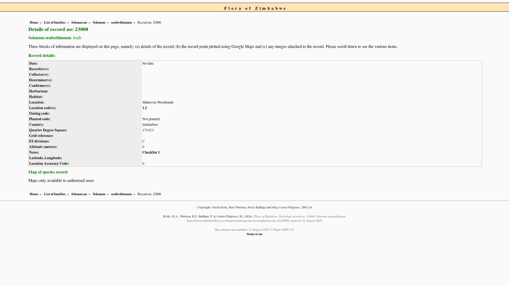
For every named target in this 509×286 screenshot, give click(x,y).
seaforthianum (121, 22)
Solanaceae (79, 22)
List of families (55, 22)
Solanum (99, 22)
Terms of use (254, 234)
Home (34, 22)
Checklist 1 (151, 152)
